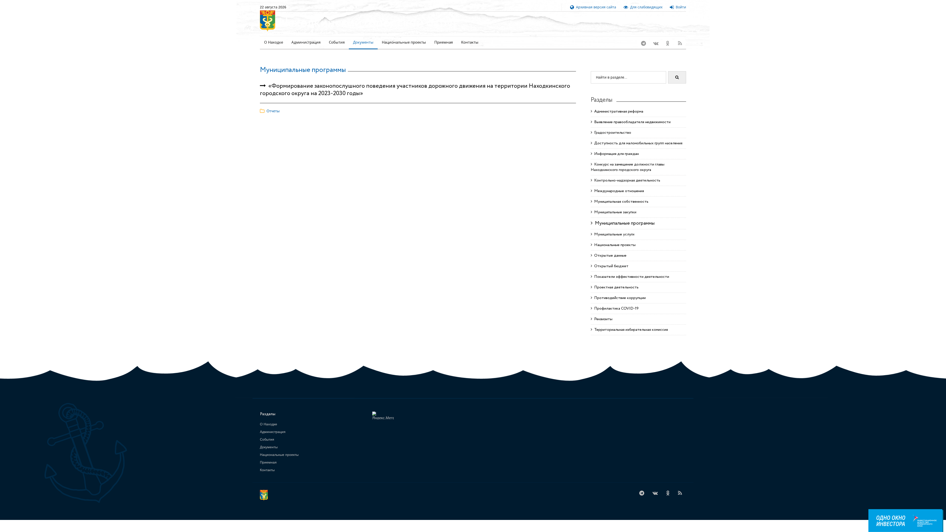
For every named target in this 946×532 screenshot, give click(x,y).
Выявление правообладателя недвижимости (631, 122)
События (337, 42)
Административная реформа (617, 111)
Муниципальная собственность (620, 201)
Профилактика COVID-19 (615, 308)
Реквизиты (602, 319)
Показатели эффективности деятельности (630, 277)
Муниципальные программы (303, 70)
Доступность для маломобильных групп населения (637, 143)
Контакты (469, 42)
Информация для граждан (615, 154)
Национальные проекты (404, 42)
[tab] (418, 111)
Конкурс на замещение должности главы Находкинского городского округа (627, 167)
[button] (270, 111)
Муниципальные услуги (613, 234)
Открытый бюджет (610, 266)
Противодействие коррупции (619, 298)
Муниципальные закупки (614, 212)
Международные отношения (618, 191)
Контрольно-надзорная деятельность (626, 180)
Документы (363, 42)
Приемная (443, 42)
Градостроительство (611, 132)
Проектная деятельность (615, 287)
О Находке (273, 42)
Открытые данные (609, 255)
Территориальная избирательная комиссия (630, 329)
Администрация (306, 42)
